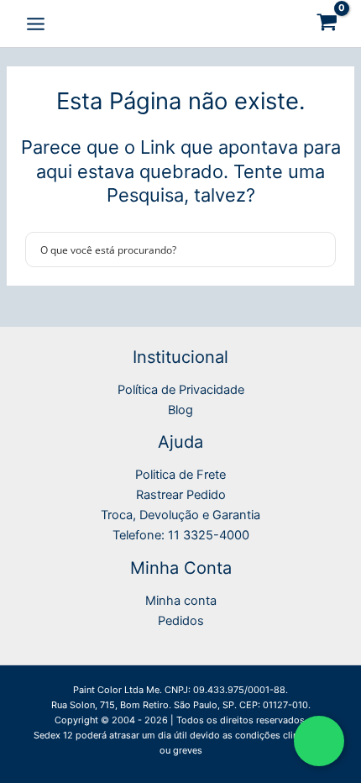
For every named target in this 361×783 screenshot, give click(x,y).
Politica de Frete (180, 474)
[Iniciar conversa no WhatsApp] (319, 741)
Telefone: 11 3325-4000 (180, 535)
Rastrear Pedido (181, 494)
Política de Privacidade (181, 389)
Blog (180, 410)
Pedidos (181, 620)
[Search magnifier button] (318, 249)
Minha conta (181, 600)
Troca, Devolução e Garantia (180, 515)
